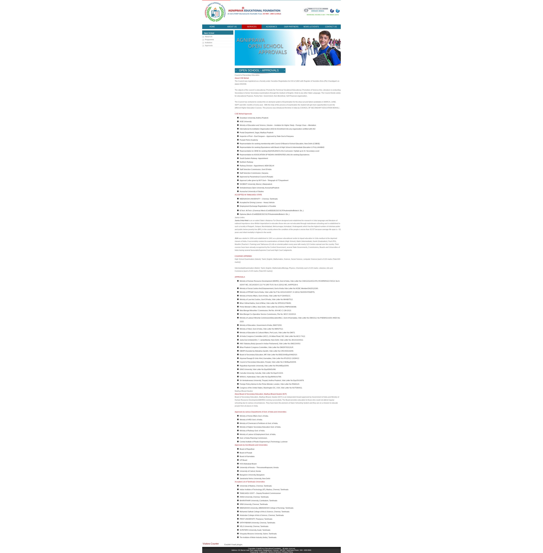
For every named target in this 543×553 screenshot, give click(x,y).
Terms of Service (274, 552)
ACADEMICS (271, 27)
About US (208, 37)
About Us (232, 27)
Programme (209, 40)
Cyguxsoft (263, 552)
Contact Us (331, 27)
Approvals (209, 46)
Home (212, 27)
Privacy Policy (287, 552)
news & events (311, 27)
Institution (208, 43)
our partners (291, 27)
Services (252, 27)
